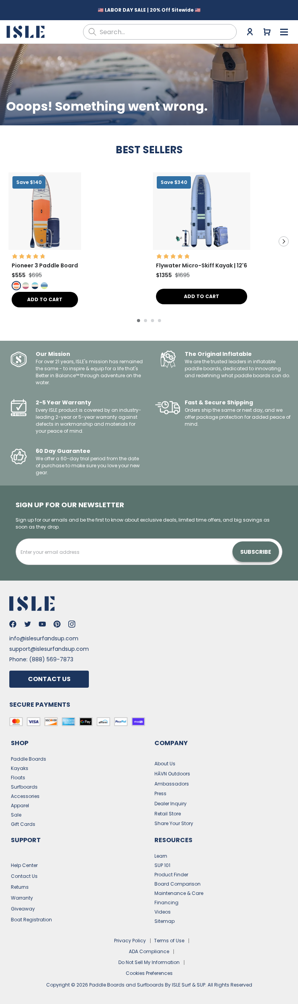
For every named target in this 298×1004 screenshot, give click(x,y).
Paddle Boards (28, 759)
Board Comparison (177, 884)
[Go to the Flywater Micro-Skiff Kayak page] (201, 247)
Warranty (22, 898)
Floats (18, 777)
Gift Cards (23, 824)
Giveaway (23, 908)
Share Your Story (173, 823)
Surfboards (24, 787)
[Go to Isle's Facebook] (12, 624)
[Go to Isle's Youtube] (42, 624)
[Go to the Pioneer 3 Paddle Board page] (45, 247)
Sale (16, 815)
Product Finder (171, 874)
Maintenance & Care (178, 893)
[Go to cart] (267, 32)
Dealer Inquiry (170, 803)
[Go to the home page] (26, 32)
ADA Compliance (149, 951)
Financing (166, 902)
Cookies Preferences (149, 973)
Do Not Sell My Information (149, 962)
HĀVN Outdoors (172, 773)
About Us (164, 763)
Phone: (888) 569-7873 (41, 659)
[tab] (138, 320)
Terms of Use (169, 940)
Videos (162, 912)
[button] (45, 211)
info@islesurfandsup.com (43, 638)
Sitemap (164, 921)
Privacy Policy (130, 940)
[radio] (16, 285)
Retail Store (167, 813)
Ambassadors (171, 783)
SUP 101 (162, 865)
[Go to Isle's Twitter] (27, 624)
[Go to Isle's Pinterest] (57, 624)
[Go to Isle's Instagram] (71, 624)
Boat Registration (31, 919)
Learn (160, 856)
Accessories (25, 796)
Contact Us (49, 679)
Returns (20, 887)
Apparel (20, 805)
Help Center (24, 865)
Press (160, 793)
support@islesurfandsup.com (49, 649)
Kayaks (19, 768)
